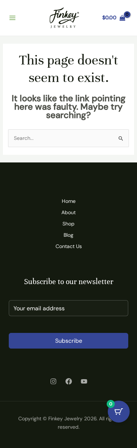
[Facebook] (68, 381)
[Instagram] (53, 381)
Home (69, 201)
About (68, 212)
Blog (68, 235)
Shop (68, 223)
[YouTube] (84, 381)
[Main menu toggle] (12, 18)
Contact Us (69, 246)
